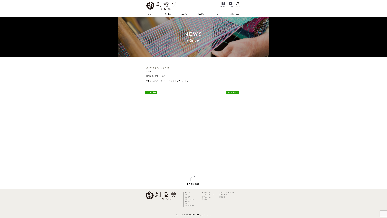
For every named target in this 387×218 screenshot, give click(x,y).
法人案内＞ (188, 197)
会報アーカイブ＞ (190, 199)
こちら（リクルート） (162, 81)
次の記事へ (231, 92)
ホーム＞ (187, 192)
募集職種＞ (205, 199)
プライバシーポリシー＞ (227, 192)
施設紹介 (184, 14)
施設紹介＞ (188, 201)
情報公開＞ (222, 197)
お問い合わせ (234, 14)
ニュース (151, 14)
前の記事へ (151, 92)
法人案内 (168, 14)
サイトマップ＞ (224, 194)
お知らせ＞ (188, 194)
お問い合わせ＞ (189, 205)
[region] (193, 186)
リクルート (218, 14)
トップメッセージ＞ (208, 194)
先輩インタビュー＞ (208, 197)
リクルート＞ (206, 192)
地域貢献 (201, 14)
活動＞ (187, 203)
